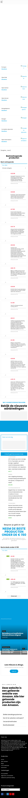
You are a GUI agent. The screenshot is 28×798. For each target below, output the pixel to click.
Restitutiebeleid (8, 725)
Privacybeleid (4, 773)
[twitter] (5, 794)
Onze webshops (5, 765)
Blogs (2, 763)
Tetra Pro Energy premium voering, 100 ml (17, 306)
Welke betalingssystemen (12, 714)
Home (2, 759)
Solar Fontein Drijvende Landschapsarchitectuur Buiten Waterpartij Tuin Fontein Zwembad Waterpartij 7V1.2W (18, 213)
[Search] (25, 2)
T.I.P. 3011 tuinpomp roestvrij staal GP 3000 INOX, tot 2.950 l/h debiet (18, 583)
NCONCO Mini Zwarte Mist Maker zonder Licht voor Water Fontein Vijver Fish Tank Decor (18, 290)
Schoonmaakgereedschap (14, 487)
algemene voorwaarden (7, 775)
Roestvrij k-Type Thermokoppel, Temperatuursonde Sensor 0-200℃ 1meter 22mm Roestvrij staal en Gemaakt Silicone (18, 196)
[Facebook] (2, 794)
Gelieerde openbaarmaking (8, 777)
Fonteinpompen (11, 503)
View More (4, 69)
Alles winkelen (4, 761)
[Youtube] (10, 794)
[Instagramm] (8, 794)
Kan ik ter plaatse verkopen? (13, 718)
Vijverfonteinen (11, 457)
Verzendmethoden (10, 722)
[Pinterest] (13, 794)
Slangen (10, 474)
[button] (14, 714)
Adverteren (4, 767)
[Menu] (1, 2)
